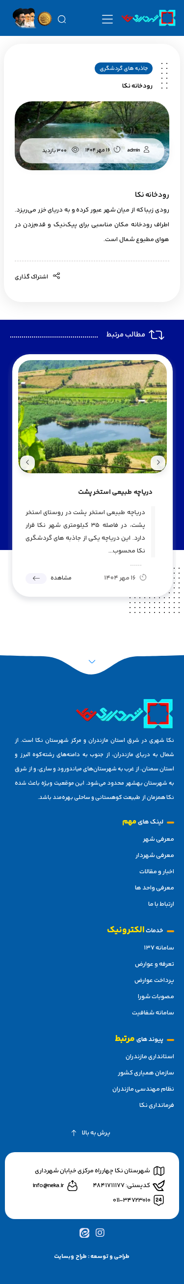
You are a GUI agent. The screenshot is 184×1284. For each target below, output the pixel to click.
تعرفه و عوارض (154, 964)
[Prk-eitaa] (84, 1233)
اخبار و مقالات (156, 872)
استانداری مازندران (150, 1057)
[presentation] (158, 463)
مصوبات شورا (156, 997)
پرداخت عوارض (154, 980)
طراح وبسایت (70, 1256)
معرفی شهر (158, 839)
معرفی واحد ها (154, 888)
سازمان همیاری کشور (146, 1073)
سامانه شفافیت (153, 1013)
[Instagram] (100, 1233)
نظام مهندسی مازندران (143, 1089)
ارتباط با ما (161, 904)
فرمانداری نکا (156, 1105)
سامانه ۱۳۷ (159, 948)
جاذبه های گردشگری (124, 68)
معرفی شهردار (154, 855)
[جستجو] (62, 18)
